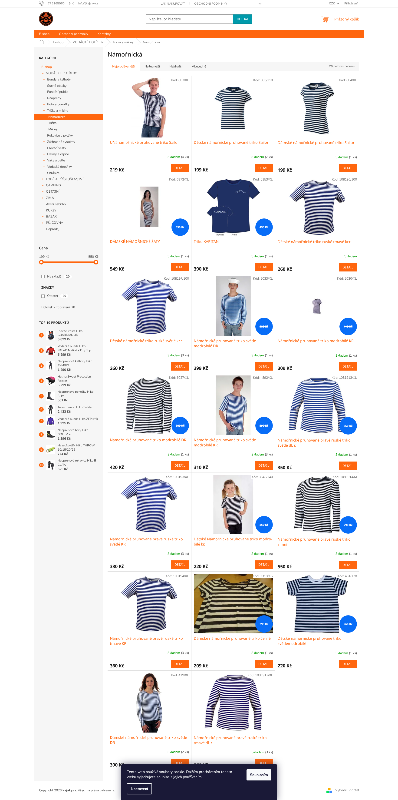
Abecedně (199, 66)
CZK (332, 3)
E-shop (46, 67)
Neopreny (54, 98)
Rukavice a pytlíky (60, 135)
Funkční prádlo (58, 92)
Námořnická (56, 117)
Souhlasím (259, 774)
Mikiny (53, 129)
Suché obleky (56, 86)
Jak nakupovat (173, 4)
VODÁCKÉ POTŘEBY (61, 73)
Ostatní (56, 296)
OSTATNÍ (52, 191)
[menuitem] (44, 34)
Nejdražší (175, 66)
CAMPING (53, 185)
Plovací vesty (56, 148)
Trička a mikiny (57, 110)
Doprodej (52, 229)
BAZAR (51, 216)
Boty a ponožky (58, 104)
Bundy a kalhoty (59, 79)
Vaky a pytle (56, 160)
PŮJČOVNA (54, 223)
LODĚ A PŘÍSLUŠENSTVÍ (64, 179)
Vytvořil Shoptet (347, 790)
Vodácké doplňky (59, 166)
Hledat (243, 19)
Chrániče (53, 173)
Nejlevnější (152, 66)
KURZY (51, 210)
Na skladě (58, 276)
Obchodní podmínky (210, 4)
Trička (52, 123)
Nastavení (139, 788)
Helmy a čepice (58, 154)
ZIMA (50, 198)
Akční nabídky (56, 204)
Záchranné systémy (61, 142)
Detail (179, 168)
